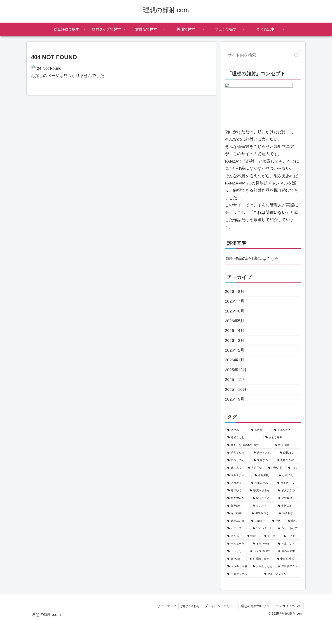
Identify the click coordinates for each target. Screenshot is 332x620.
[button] (296, 55)
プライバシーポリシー (220, 606)
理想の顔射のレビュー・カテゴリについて (271, 606)
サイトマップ (166, 606)
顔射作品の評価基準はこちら (252, 258)
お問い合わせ (190, 606)
